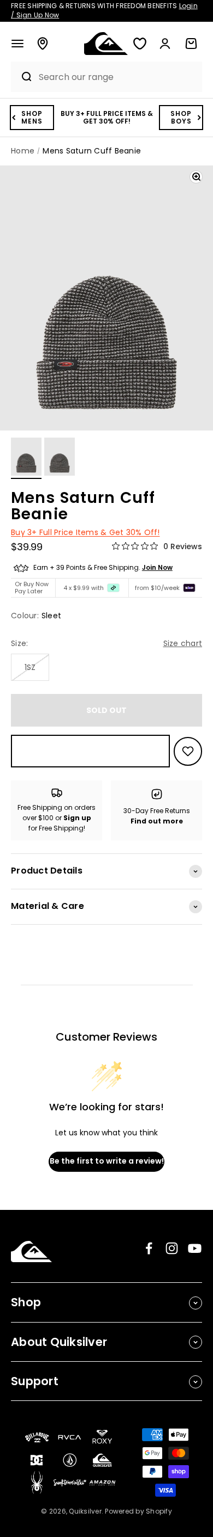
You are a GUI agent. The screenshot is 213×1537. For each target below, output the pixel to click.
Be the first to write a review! (107, 1160)
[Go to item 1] (26, 458)
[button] (17, 43)
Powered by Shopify (138, 1511)
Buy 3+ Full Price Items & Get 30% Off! (85, 532)
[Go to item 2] (59, 458)
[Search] (22, 77)
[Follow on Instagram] (171, 1248)
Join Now (157, 567)
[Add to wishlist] (188, 751)
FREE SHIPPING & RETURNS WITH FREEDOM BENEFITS (104, 10)
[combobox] (117, 77)
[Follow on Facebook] (148, 1248)
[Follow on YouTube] (194, 1248)
